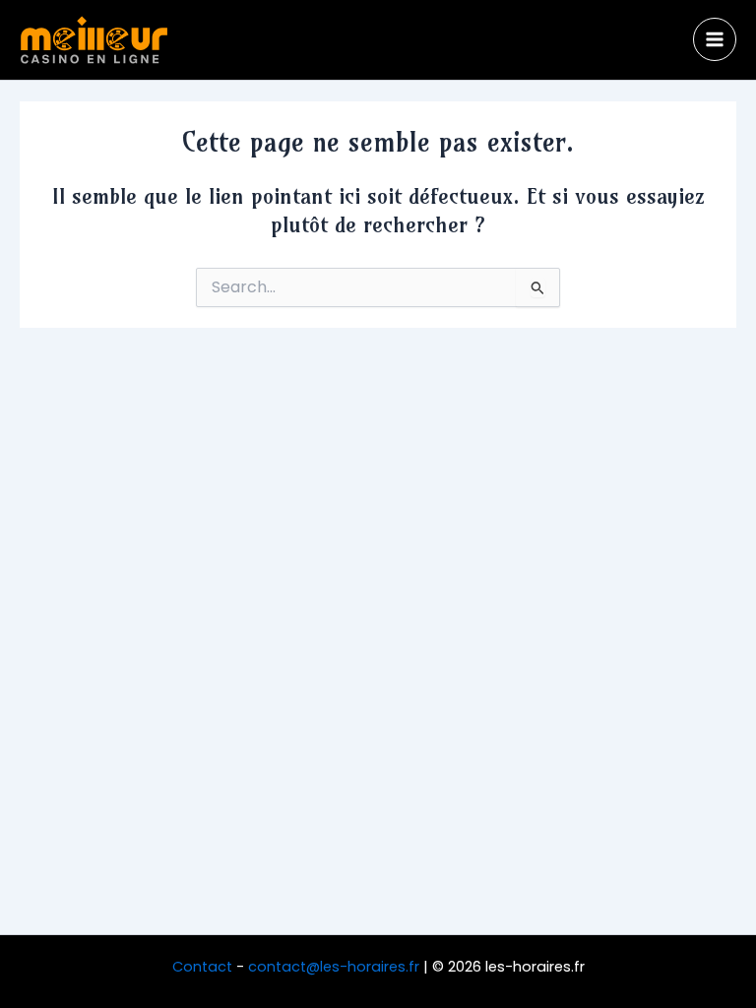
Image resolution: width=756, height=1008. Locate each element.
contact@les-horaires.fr (333, 966)
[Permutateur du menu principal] (714, 39)
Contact (202, 966)
